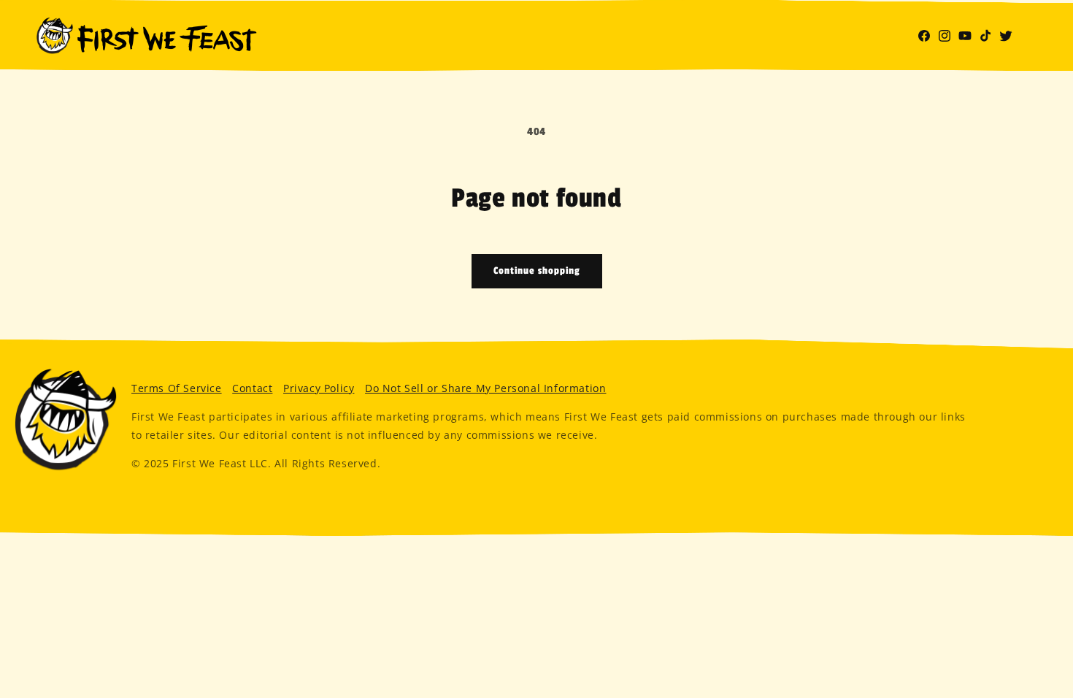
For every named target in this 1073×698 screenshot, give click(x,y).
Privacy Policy (318, 388)
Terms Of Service (176, 388)
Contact (252, 388)
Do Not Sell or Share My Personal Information (485, 388)
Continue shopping (536, 270)
